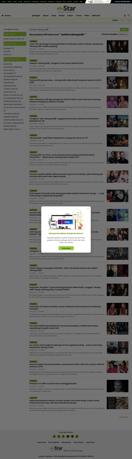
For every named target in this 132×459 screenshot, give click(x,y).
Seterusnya (66, 248)
